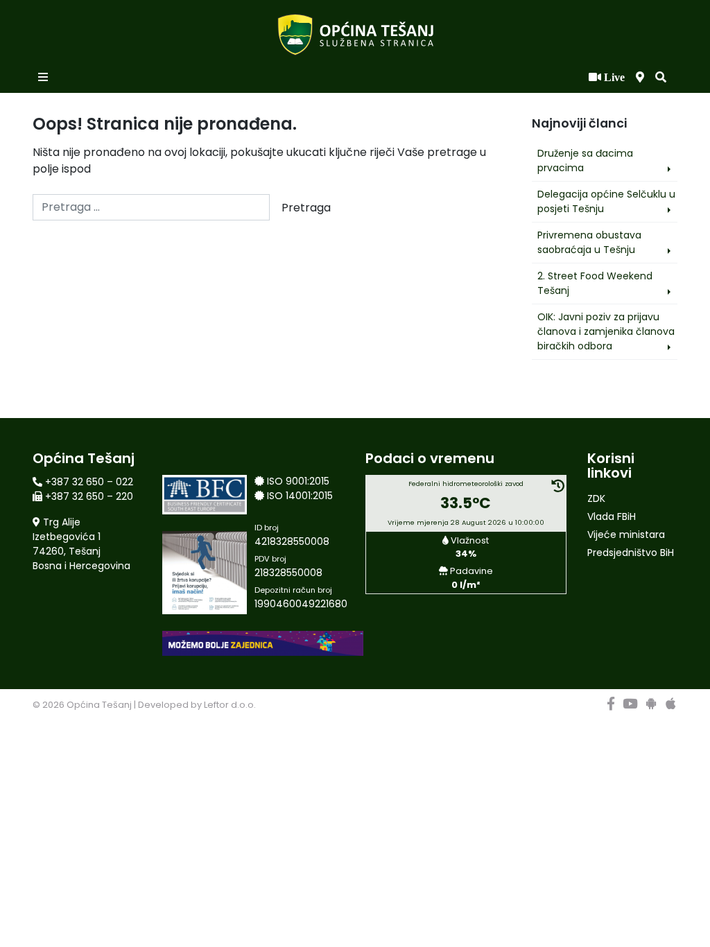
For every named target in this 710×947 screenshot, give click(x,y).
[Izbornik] (44, 78)
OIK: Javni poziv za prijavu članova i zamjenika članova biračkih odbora (606, 331)
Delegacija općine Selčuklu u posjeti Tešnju (606, 201)
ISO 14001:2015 (300, 496)
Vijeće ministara (626, 534)
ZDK (596, 498)
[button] (661, 78)
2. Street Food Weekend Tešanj (594, 283)
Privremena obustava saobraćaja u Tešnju (589, 242)
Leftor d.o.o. (230, 705)
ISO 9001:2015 (298, 481)
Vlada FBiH (611, 516)
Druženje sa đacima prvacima (585, 160)
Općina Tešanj (99, 705)
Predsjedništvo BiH (630, 552)
